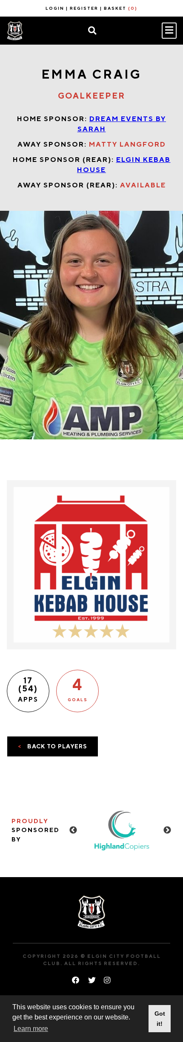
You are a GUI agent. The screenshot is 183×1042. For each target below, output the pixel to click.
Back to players (52, 746)
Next (167, 830)
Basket (120, 8)
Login (55, 8)
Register (84, 8)
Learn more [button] (31, 1028)
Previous (73, 830)
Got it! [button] (159, 1018)
